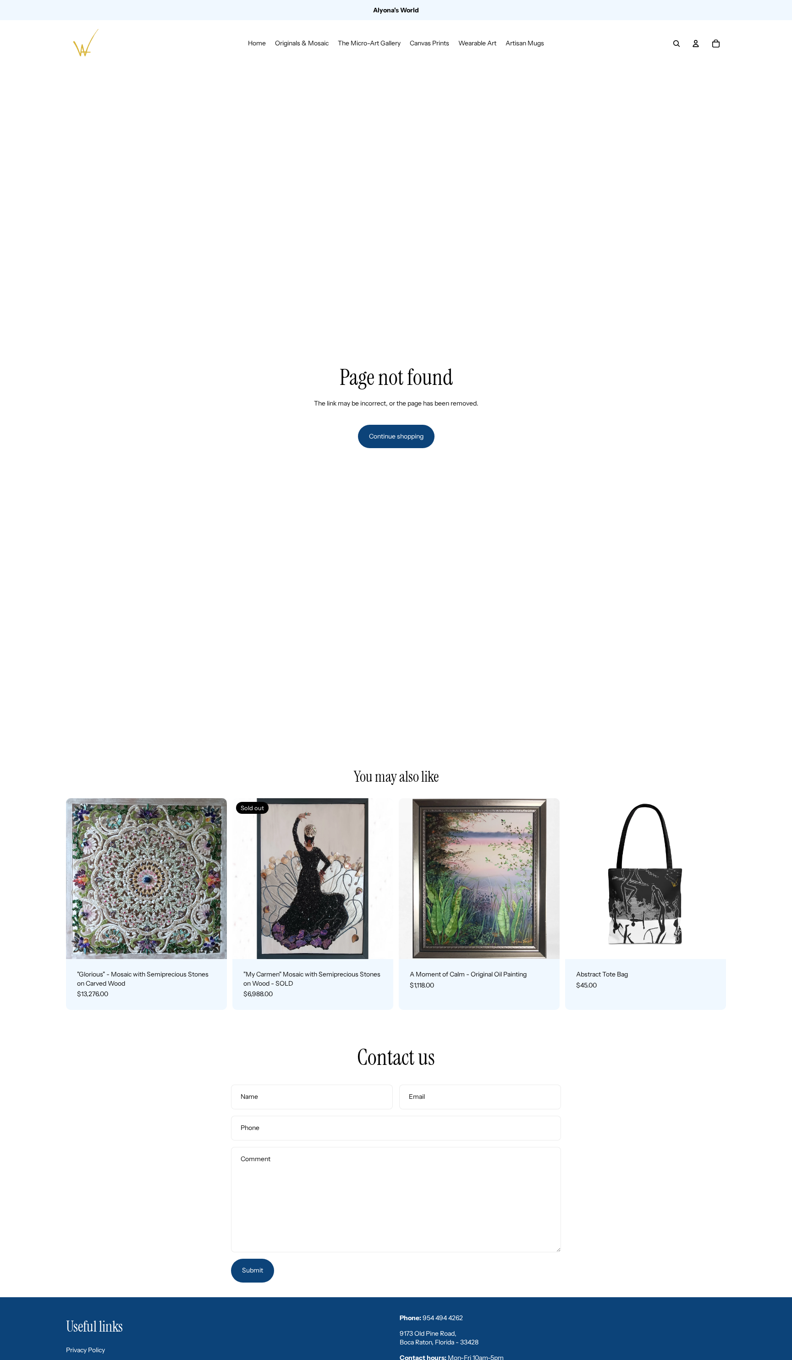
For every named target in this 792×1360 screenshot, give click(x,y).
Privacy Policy (85, 1350)
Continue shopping (396, 436)
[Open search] (676, 43)
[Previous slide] (80, 878)
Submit (252, 1270)
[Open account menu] (696, 43)
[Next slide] (213, 878)
